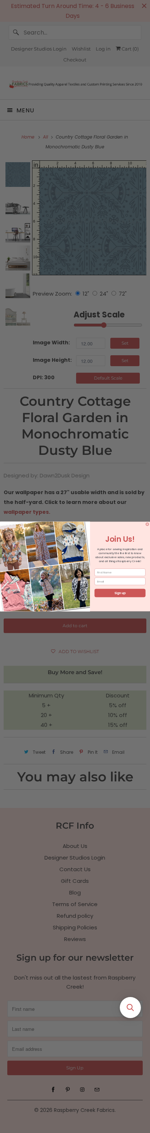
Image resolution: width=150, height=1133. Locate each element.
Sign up (120, 593)
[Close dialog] (147, 524)
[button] (130, 1007)
